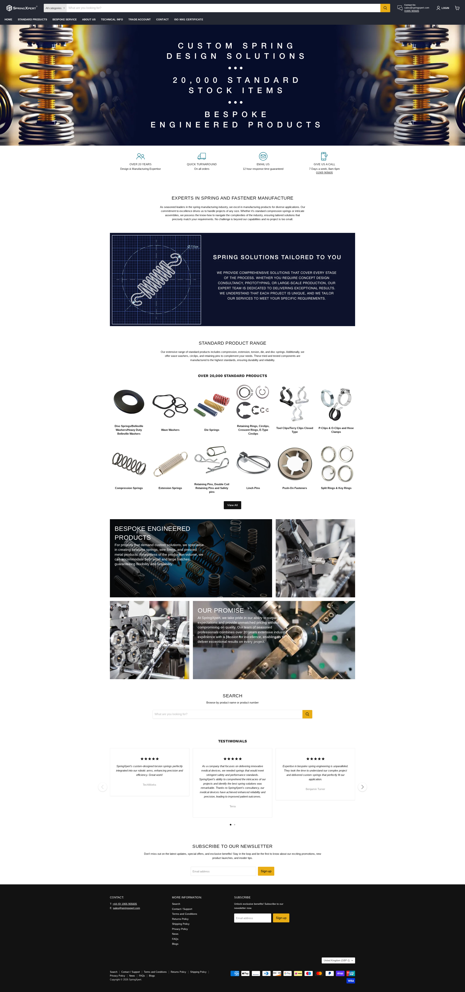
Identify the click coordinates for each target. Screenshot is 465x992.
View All (232, 505)
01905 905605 (411, 11)
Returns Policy (180, 918)
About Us (89, 19)
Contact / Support (182, 908)
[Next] (362, 787)
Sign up (266, 871)
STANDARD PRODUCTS (32, 19)
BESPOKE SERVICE (64, 19)
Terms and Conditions (184, 913)
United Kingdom (337, 960)
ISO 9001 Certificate (188, 19)
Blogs (175, 943)
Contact (162, 19)
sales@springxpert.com (126, 908)
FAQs (175, 938)
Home (8, 19)
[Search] (385, 8)
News (175, 933)
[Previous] (102, 787)
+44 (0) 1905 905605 (125, 903)
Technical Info (112, 19)
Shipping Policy (180, 923)
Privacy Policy (180, 928)
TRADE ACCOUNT (139, 19)
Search (176, 903)
